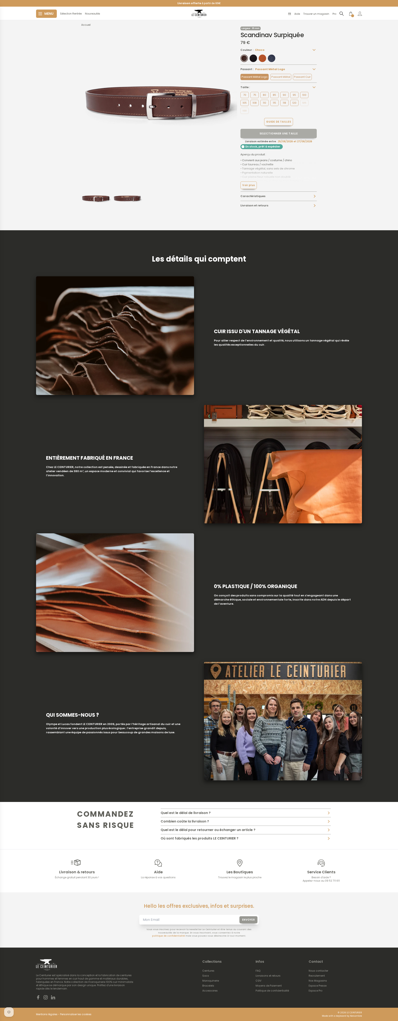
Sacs (205, 975)
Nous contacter (318, 970)
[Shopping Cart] (350, 13)
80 (264, 95)
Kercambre (356, 1015)
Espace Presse (317, 985)
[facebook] (38, 997)
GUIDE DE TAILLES (278, 121)
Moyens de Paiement (269, 985)
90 (284, 95)
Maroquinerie (210, 980)
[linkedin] (53, 997)
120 (294, 103)
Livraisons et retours (268, 975)
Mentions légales (46, 1014)
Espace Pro (315, 990)
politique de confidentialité (168, 935)
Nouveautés (92, 13)
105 (245, 103)
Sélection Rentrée (71, 13)
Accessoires (210, 990)
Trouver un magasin (316, 14)
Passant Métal (280, 77)
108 (254, 103)
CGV (258, 980)
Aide (297, 14)
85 (274, 95)
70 (244, 95)
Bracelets (208, 985)
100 (304, 95)
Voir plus (248, 185)
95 (294, 95)
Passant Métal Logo (254, 77)
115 (274, 103)
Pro (334, 14)
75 (254, 95)
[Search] (342, 13)
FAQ (258, 970)
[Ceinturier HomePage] (199, 14)
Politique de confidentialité (272, 990)
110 (264, 103)
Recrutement (317, 975)
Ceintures (208, 970)
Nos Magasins (318, 980)
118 (284, 103)
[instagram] (46, 997)
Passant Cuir (302, 77)
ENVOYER (248, 919)
